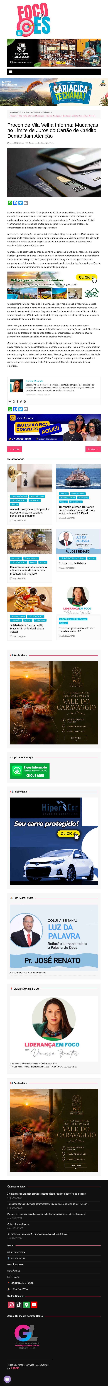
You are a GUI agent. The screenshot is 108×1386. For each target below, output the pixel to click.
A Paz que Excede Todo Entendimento (28, 972)
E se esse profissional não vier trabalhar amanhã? (33, 1063)
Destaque (33, 143)
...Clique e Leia (70, 1067)
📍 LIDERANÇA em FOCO (24, 989)
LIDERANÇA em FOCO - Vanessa (73, 619)
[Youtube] (10, 401)
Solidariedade (40, 620)
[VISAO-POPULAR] (54, 427)
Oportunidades (75, 502)
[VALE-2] (54, 703)
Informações (34, 500)
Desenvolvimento (37, 496)
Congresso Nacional (19, 496)
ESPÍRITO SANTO (18, 500)
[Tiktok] (21, 401)
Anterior (16, 449)
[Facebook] (17, 401)
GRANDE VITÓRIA (16, 1252)
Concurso (63, 494)
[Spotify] (25, 401)
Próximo (91, 449)
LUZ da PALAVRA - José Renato (72, 558)
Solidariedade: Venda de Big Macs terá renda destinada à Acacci (27, 628)
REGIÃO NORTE (15, 1264)
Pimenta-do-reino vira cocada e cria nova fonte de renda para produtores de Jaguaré (28, 570)
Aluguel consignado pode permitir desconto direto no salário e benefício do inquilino (29, 512)
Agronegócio (16, 558)
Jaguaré (33, 562)
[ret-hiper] (54, 841)
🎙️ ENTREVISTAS (16, 1258)
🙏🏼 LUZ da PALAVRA (21, 898)
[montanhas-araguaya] (54, 285)
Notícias (41, 143)
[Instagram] (14, 401)
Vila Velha (50, 143)
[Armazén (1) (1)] (54, 52)
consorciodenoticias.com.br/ (38, 395)
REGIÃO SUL (13, 1271)
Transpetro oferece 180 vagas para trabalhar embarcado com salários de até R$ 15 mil (77, 510)
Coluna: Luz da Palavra (72, 563)
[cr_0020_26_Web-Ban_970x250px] (54, 92)
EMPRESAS (13, 1277)
